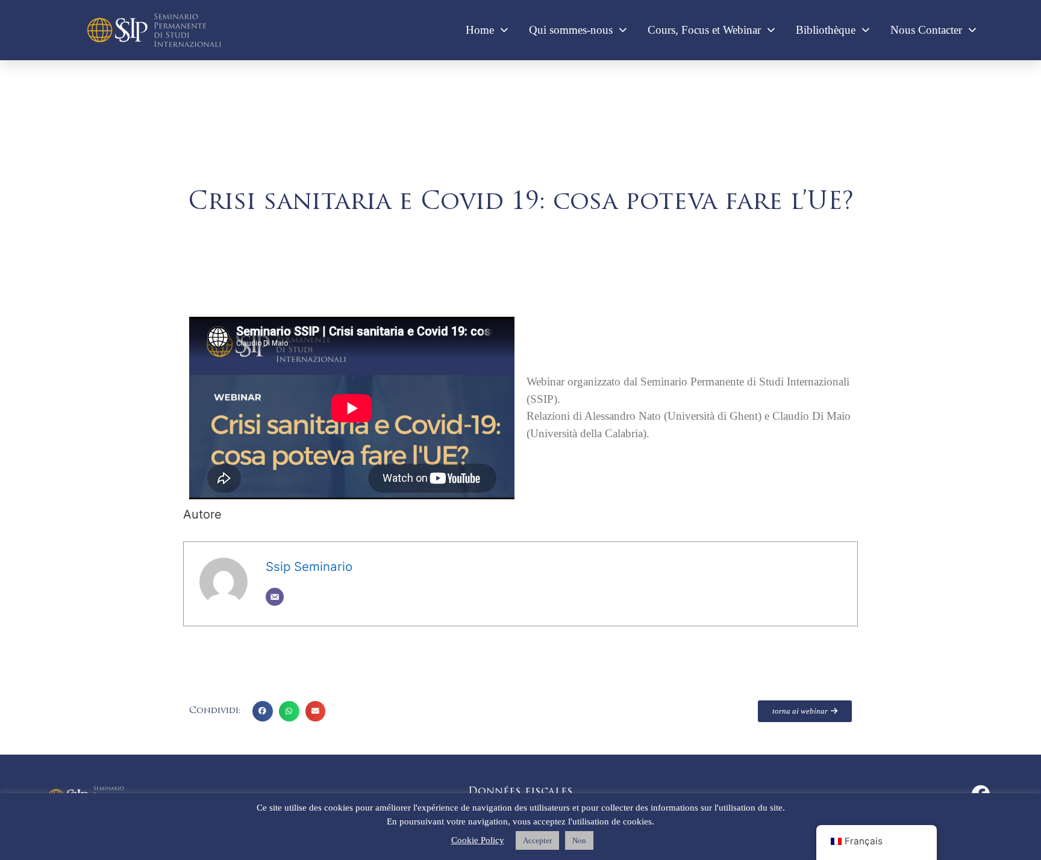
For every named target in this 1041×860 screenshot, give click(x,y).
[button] (262, 711)
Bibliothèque (825, 29)
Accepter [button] (537, 840)
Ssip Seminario (309, 566)
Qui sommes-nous (571, 29)
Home (480, 29)
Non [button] (579, 840)
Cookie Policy (477, 840)
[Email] (275, 597)
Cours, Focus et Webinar (704, 29)
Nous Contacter (926, 29)
